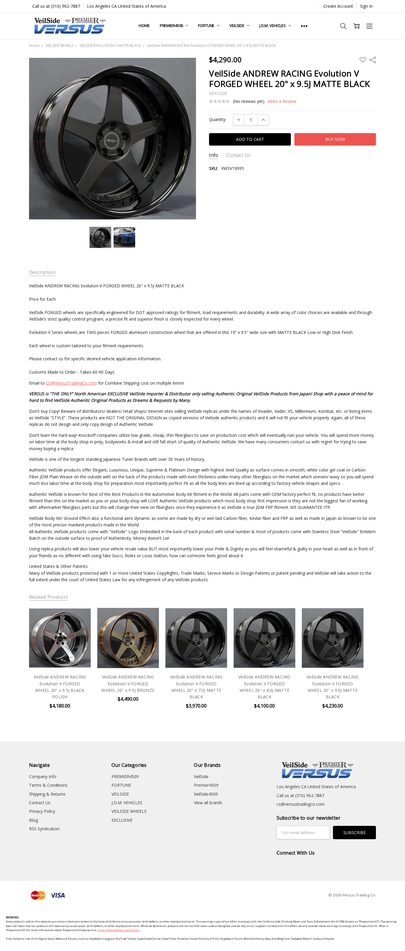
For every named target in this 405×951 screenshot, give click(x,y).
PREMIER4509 (172, 25)
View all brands (208, 802)
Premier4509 (206, 785)
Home (144, 25)
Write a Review (282, 101)
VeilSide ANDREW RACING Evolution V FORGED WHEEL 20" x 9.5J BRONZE (127, 683)
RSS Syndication (44, 828)
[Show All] (304, 26)
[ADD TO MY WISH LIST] (80, 618)
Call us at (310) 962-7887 (56, 6)
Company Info (42, 776)
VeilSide (201, 776)
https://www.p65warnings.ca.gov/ (119, 930)
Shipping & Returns (47, 794)
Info (213, 155)
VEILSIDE (237, 25)
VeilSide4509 (206, 794)
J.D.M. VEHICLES (273, 25)
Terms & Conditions (48, 785)
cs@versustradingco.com (301, 804)
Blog (33, 820)
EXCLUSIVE (122, 820)
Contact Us (238, 155)
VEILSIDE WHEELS (128, 811)
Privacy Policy (42, 811)
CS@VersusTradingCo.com (71, 383)
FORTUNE (206, 25)
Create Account (338, 6)
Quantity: (217, 119)
